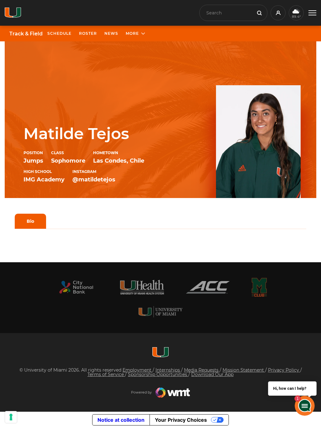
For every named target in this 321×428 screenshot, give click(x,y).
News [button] (111, 33)
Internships (168, 370)
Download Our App (212, 374)
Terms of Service (106, 374)
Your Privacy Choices (181, 420)
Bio (30, 221)
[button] (312, 13)
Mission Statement (244, 370)
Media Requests (202, 370)
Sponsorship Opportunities (158, 374)
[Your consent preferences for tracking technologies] (11, 417)
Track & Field (26, 33)
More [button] (132, 33)
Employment (138, 370)
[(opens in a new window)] (76, 287)
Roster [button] (88, 33)
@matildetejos (93, 179)
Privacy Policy (284, 370)
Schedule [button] (59, 33)
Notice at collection (121, 420)
